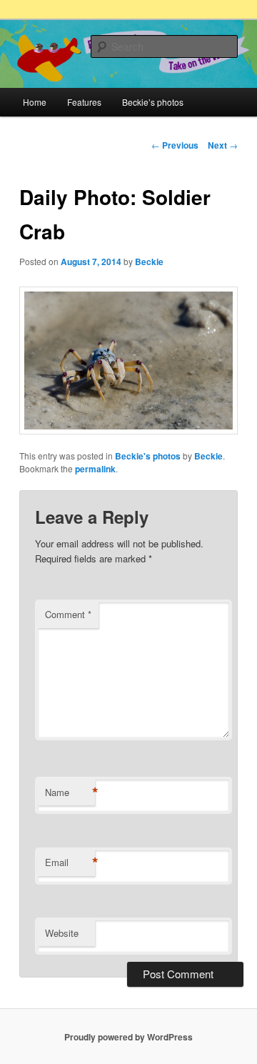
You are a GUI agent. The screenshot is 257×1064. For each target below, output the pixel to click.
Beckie (149, 261)
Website (62, 933)
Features (84, 102)
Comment (68, 614)
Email (70, 862)
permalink (95, 468)
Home (34, 102)
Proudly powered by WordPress (128, 1036)
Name (70, 792)
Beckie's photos (148, 455)
